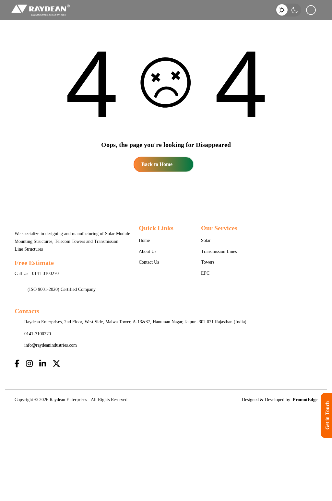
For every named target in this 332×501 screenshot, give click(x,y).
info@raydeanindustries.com (50, 345)
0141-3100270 (45, 273)
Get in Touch (327, 415)
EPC (205, 273)
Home (144, 240)
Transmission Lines (219, 251)
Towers (207, 262)
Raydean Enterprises (68, 399)
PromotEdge (305, 399)
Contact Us (149, 262)
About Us (147, 251)
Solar (206, 240)
